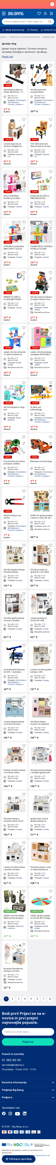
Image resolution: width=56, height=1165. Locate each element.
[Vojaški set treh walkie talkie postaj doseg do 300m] (14, 913)
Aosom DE (46, 526)
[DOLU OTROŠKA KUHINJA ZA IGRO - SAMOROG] (14, 192)
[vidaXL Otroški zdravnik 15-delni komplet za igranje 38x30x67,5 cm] (14, 351)
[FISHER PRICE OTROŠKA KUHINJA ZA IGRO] (41, 242)
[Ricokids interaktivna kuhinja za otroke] (14, 966)
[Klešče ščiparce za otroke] (14, 514)
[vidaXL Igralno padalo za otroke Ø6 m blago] (41, 913)
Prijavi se (28, 1041)
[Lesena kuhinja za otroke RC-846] (41, 615)
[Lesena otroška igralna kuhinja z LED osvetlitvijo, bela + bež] (41, 667)
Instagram (10, 1113)
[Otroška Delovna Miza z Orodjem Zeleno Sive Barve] (41, 296)
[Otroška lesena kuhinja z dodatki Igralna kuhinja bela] (41, 765)
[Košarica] (51, 13)
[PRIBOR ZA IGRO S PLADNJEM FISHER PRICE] (14, 296)
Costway (19, 580)
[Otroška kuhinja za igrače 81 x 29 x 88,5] (41, 565)
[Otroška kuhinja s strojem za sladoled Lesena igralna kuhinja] (41, 717)
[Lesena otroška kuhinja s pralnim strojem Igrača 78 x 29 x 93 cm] (14, 862)
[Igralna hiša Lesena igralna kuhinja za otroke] (41, 814)
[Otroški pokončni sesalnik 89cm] (41, 88)
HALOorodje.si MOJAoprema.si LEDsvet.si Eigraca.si (17, 102)
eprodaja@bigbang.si (13, 1065)
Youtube (17, 1113)
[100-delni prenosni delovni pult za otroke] (41, 141)
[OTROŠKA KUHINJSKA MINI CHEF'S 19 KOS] (14, 242)
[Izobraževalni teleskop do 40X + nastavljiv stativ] (14, 667)
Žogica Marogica (14, 419)
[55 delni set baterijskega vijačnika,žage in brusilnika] (41, 405)
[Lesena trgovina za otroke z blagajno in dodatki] (14, 141)
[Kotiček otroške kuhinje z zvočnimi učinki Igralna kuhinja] (14, 765)
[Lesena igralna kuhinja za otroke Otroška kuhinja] (14, 717)
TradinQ (19, 207)
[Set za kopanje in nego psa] (14, 405)
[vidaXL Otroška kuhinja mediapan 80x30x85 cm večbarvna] (41, 351)
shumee (45, 629)
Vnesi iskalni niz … (24, 21)
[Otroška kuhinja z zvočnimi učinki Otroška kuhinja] (14, 814)
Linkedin (24, 1113)
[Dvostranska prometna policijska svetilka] (14, 459)
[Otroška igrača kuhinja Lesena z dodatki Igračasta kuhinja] (14, 615)
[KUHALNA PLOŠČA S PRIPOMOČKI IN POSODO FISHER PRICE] (41, 192)
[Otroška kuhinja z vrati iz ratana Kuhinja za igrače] (41, 862)
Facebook (4, 1113)
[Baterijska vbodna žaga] (41, 459)
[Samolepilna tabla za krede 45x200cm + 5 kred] (14, 88)
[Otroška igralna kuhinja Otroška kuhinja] (14, 565)
